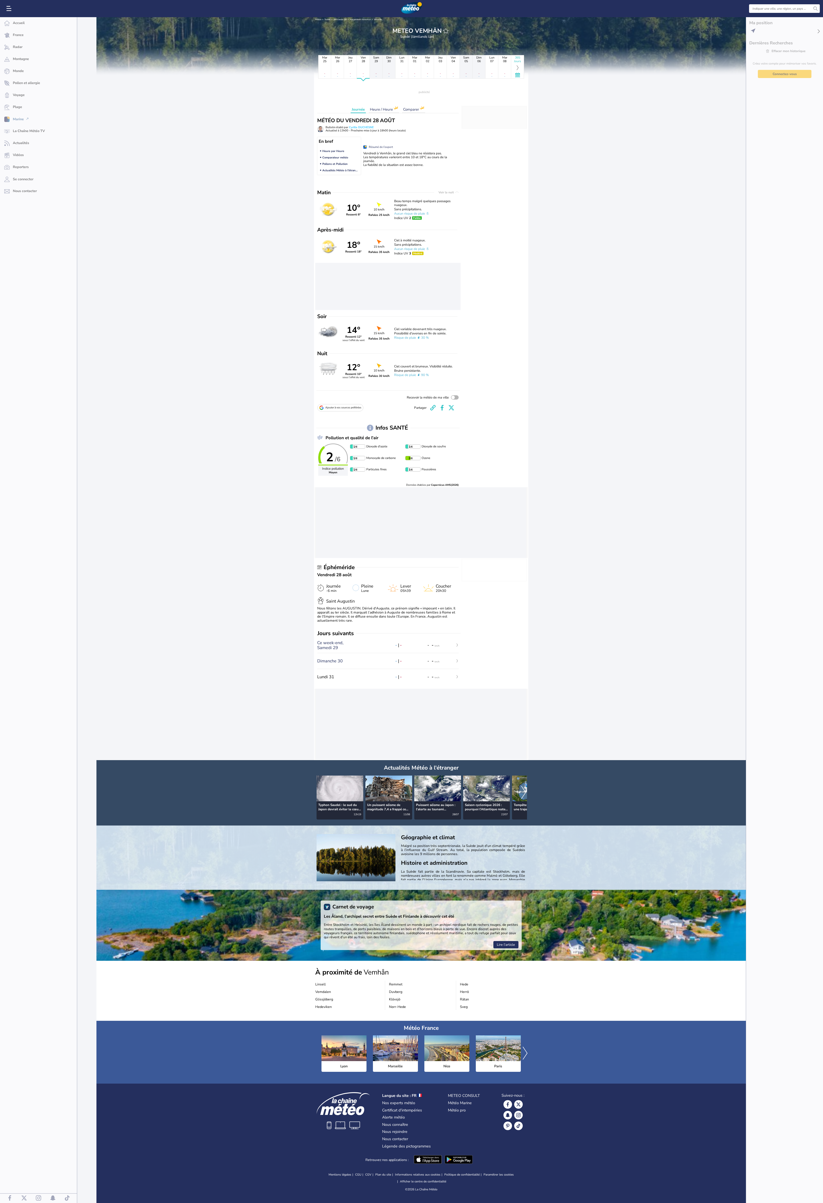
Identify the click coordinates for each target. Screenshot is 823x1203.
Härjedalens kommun (360, 19)
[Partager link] (433, 408)
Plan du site (383, 1175)
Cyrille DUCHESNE (361, 127)
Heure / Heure (382, 109)
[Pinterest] (507, 1126)
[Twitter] (518, 1104)
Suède (327, 19)
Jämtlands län (340, 19)
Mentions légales (340, 1175)
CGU (358, 1175)
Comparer (411, 109)
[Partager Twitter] (451, 408)
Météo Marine (460, 1102)
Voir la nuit (447, 192)
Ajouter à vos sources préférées (343, 407)
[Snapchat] (507, 1115)
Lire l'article (506, 944)
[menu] (9, 8)
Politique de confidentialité (462, 1175)
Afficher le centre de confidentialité (423, 1181)
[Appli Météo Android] (459, 1160)
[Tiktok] (518, 1126)
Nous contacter (395, 1138)
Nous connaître (395, 1124)
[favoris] (446, 31)
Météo (318, 19)
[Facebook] (507, 1104)
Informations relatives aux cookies (417, 1175)
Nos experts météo (398, 1102)
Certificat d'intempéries (402, 1110)
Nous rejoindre (394, 1131)
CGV (368, 1175)
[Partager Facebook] (442, 408)
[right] (523, 792)
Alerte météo (393, 1117)
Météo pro (457, 1110)
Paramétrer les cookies (499, 1174)
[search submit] (815, 8)
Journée (358, 109)
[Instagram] (518, 1115)
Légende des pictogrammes (406, 1146)
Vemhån (378, 19)
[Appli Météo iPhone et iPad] (428, 1160)
